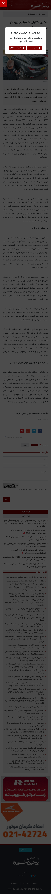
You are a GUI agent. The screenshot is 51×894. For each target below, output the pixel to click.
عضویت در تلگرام (16, 48)
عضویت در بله (33, 48)
